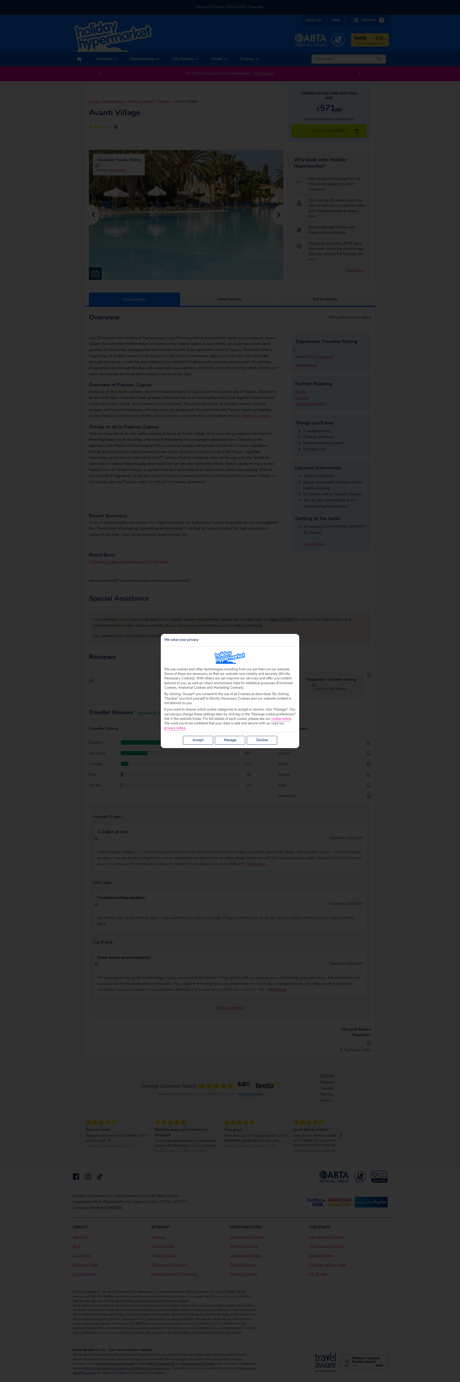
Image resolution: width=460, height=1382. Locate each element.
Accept (198, 740)
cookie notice (281, 719)
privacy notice (175, 728)
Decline (262, 740)
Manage (230, 740)
